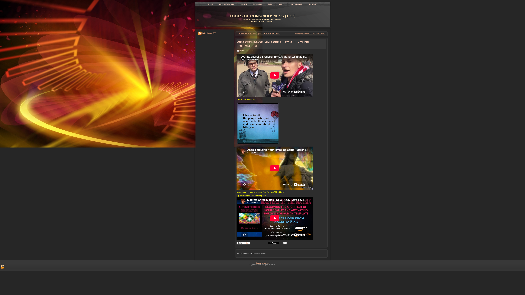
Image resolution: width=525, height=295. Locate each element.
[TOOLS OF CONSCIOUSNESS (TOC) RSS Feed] (2, 267)
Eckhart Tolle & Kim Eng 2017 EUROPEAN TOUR (259, 34)
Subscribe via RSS (209, 33)
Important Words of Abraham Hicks (310, 34)
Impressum (265, 263)
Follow (246, 243)
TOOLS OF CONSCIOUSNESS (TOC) (262, 16)
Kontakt (258, 263)
